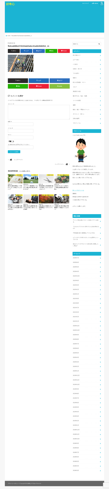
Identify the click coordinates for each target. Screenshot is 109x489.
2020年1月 (76, 371)
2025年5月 (76, 267)
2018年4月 (76, 466)
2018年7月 (76, 452)
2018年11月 (76, 434)
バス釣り (75, 64)
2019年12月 (76, 375)
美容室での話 (77, 91)
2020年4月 (76, 357)
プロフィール (77, 123)
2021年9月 (76, 298)
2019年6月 (76, 402)
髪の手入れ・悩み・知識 (80, 96)
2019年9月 (76, 389)
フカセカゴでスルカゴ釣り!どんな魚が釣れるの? (86, 227)
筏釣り (75, 78)
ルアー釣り (76, 59)
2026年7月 (76, 258)
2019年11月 (76, 380)
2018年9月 (76, 443)
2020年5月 (76, 353)
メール (10, 128)
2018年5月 (76, 461)
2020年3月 (76, 362)
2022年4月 (76, 285)
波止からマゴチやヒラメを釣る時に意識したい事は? (85, 244)
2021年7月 (76, 307)
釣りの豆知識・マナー (79, 82)
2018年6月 (76, 457)
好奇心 (10, 4)
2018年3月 (76, 470)
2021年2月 (76, 316)
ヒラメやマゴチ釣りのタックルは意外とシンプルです (85, 238)
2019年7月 (76, 398)
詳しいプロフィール (78, 190)
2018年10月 (76, 438)
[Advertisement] (54, 20)
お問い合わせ (95, 3)
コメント (11, 104)
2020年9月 (76, 334)
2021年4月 (76, 312)
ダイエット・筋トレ (78, 114)
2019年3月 (76, 416)
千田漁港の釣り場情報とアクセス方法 (84, 233)
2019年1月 (76, 425)
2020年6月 (76, 348)
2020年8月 (76, 339)
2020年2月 (76, 366)
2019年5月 (76, 407)
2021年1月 (76, 321)
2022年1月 (76, 294)
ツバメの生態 (77, 100)
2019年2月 (76, 420)
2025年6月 (76, 262)
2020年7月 (76, 343)
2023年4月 (76, 271)
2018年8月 (76, 448)
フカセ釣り (76, 73)
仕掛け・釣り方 (77, 69)
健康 (74, 105)
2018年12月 (76, 429)
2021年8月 (76, 303)
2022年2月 (76, 289)
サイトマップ (85, 3)
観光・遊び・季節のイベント (81, 109)
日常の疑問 (76, 118)
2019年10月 (76, 384)
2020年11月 (76, 325)
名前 (10, 121)
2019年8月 (76, 393)
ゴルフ (75, 87)
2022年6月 (76, 280)
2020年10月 (76, 330)
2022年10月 (76, 276)
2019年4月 (76, 411)
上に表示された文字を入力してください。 (19, 144)
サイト (9, 134)
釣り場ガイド (77, 55)
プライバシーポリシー (13, 483)
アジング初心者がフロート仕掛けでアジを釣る (85, 221)
